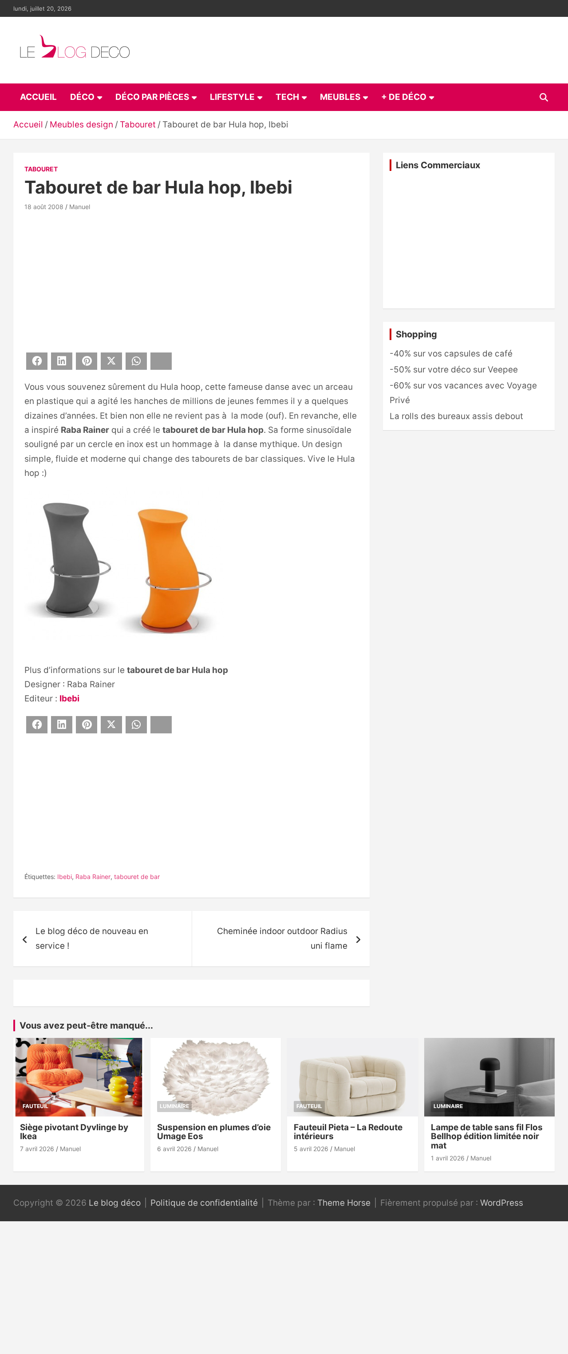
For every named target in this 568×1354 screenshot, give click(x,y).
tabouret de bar (137, 876)
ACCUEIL (38, 97)
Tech (287, 97)
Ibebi (69, 698)
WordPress (501, 1203)
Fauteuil (35, 1106)
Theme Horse (344, 1203)
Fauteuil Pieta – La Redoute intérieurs (348, 1132)
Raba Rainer (92, 876)
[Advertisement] (191, 280)
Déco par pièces (152, 97)
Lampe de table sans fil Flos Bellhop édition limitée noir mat (487, 1136)
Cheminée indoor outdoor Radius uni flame (282, 938)
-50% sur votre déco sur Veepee (454, 369)
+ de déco (403, 97)
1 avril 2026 (448, 1158)
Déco (82, 97)
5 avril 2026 (311, 1148)
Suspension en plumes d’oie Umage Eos (214, 1132)
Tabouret (41, 169)
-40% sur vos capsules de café (451, 353)
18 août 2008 (43, 206)
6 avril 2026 (174, 1148)
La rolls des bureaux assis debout (456, 416)
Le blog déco (115, 1203)
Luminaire (174, 1106)
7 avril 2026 (37, 1148)
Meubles (340, 97)
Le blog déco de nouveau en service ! (92, 938)
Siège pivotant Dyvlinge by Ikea (74, 1132)
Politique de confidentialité (204, 1203)
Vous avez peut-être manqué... (86, 1025)
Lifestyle (232, 97)
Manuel (79, 206)
